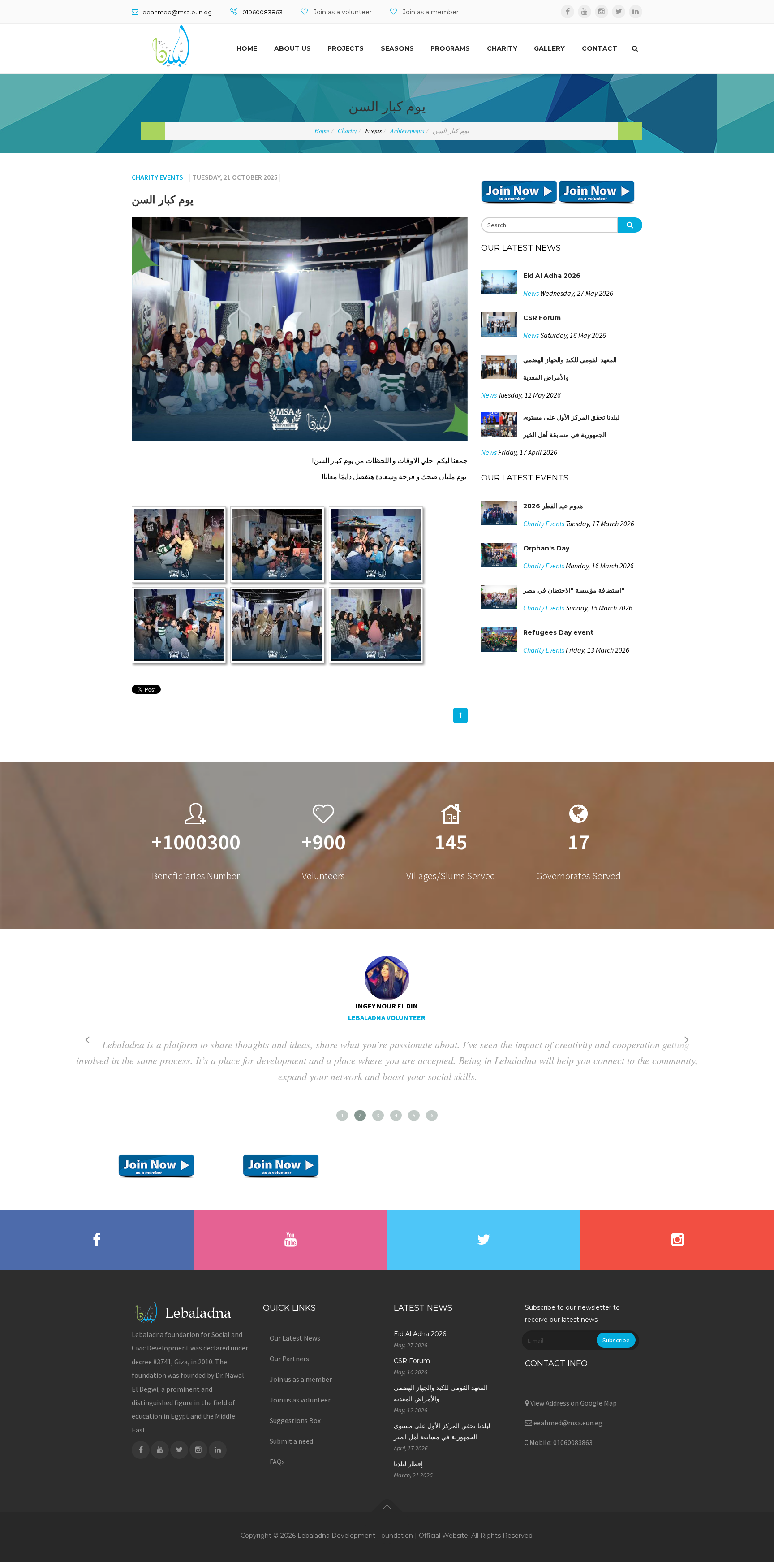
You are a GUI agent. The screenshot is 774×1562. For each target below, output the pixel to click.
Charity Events (157, 177)
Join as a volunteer (343, 12)
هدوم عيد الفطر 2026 (553, 506)
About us (292, 48)
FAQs (277, 1461)
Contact (599, 48)
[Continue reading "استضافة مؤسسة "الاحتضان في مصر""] (502, 598)
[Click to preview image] (300, 329)
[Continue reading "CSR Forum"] (502, 325)
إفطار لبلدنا (408, 1464)
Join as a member (431, 12)
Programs (450, 48)
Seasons (397, 48)
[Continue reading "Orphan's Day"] (502, 556)
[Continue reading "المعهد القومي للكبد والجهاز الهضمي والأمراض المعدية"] (502, 368)
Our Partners (289, 1358)
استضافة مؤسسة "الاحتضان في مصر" (573, 590)
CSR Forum (542, 318)
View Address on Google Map (573, 1402)
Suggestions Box (295, 1420)
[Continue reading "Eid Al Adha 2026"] (502, 283)
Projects (345, 48)
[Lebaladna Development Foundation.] (171, 46)
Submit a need (291, 1441)
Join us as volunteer (300, 1399)
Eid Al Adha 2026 (551, 276)
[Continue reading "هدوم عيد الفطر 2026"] (502, 513)
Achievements (407, 130)
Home (246, 48)
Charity (502, 48)
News (531, 293)
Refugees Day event (558, 632)
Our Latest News (295, 1337)
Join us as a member (301, 1379)
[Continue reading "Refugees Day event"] (502, 640)
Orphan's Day (546, 548)
